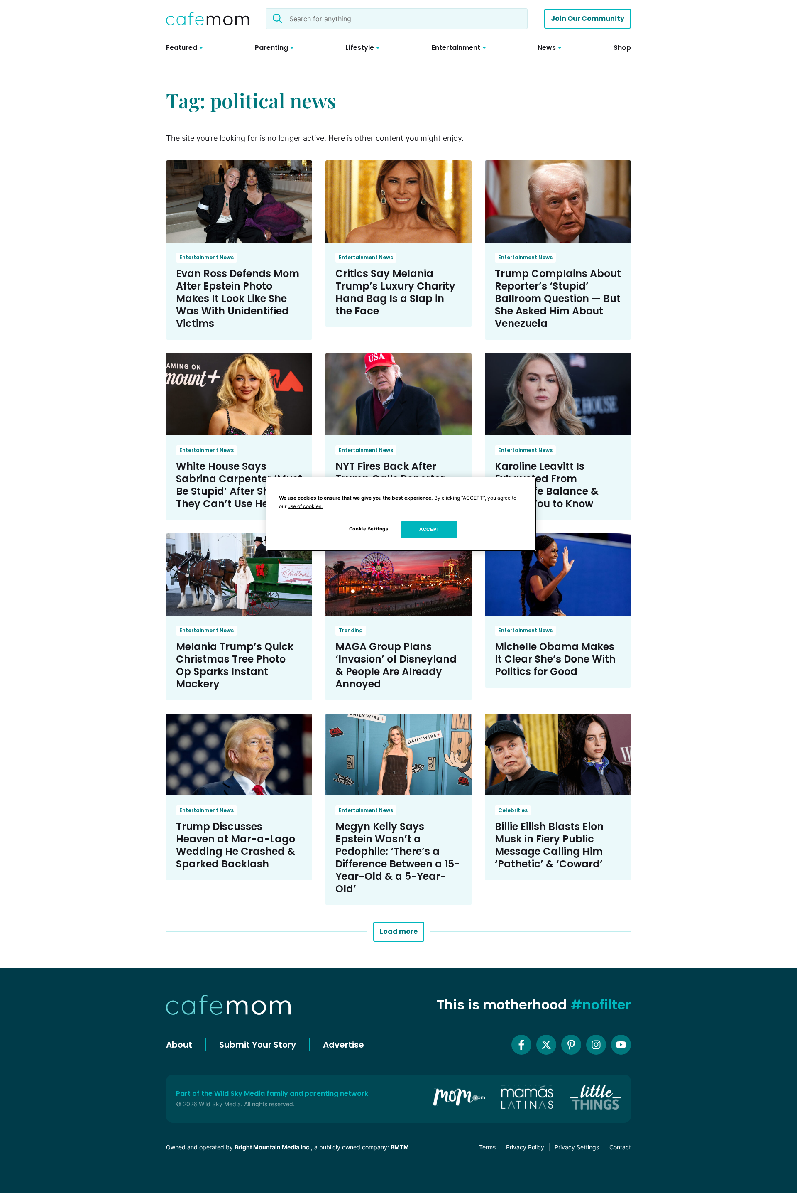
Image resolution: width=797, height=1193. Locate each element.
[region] (401, 514)
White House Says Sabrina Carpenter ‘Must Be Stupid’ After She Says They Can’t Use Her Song (239, 485)
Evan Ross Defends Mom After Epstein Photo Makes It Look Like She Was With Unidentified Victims (237, 298)
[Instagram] (596, 1045)
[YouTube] (621, 1045)
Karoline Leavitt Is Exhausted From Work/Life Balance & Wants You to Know (547, 485)
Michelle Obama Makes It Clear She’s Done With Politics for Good (555, 659)
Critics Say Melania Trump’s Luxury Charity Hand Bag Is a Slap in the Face (395, 292)
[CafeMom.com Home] (207, 18)
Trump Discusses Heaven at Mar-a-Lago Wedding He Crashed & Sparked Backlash (235, 845)
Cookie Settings (369, 529)
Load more (399, 931)
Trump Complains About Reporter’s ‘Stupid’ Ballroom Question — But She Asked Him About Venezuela (558, 298)
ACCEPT (429, 529)
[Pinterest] (571, 1045)
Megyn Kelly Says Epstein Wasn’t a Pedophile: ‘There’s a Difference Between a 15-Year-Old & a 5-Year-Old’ (397, 858)
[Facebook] (521, 1045)
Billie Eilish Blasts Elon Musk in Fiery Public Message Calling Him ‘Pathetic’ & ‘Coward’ (549, 845)
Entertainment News (206, 257)
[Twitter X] (546, 1045)
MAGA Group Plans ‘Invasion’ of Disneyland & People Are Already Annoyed (396, 665)
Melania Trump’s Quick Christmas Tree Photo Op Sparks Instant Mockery (234, 665)
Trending (351, 630)
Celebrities (513, 810)
